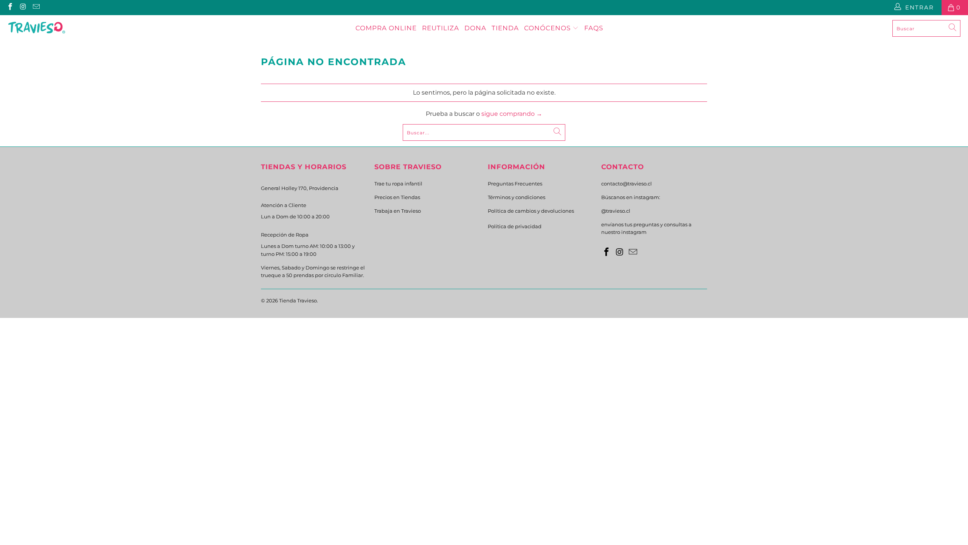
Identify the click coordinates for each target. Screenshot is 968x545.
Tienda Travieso (298, 300)
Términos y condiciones (516, 197)
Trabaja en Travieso (397, 211)
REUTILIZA (440, 28)
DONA (475, 28)
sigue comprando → (511, 113)
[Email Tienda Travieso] (36, 7)
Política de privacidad (514, 226)
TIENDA (505, 28)
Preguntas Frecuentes (515, 184)
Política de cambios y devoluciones (531, 211)
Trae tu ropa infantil (398, 184)
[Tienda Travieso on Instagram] (23, 7)
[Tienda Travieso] (37, 28)
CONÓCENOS (548, 28)
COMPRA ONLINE (386, 28)
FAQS (593, 28)
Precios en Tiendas (397, 197)
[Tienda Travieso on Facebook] (10, 7)
